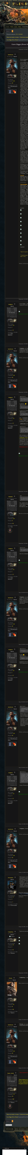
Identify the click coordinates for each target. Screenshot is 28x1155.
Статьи (15, 26)
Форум (11, 26)
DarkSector (10, 54)
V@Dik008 (20, 34)
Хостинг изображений (21, 0)
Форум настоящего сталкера (13, 37)
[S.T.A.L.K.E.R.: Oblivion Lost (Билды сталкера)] (15, 5)
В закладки (10, 0)
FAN (17, 34)
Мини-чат (6, 1148)
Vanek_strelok (10, 1073)
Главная (7, 26)
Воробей (11, 496)
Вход (21, 7)
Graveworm (10, 877)
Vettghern (10, 304)
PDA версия (15, 0)
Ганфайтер (10, 932)
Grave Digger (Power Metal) (12, 39)
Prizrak (10, 978)
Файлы (19, 26)
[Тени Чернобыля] (22, 5)
